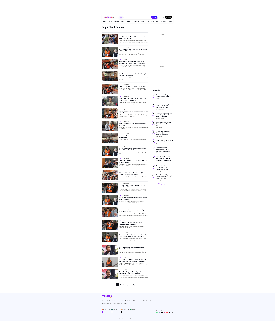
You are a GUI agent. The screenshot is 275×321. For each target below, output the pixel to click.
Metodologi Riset (137, 300)
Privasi (114, 303)
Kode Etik (119, 303)
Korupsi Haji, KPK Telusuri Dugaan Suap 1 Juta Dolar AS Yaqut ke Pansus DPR (132, 99)
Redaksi (109, 300)
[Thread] (172, 312)
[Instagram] (164, 312)
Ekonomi (116, 21)
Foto (170, 21)
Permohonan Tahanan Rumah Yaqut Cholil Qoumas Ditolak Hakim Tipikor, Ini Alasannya (132, 62)
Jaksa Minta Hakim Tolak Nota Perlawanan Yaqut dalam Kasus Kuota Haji (133, 37)
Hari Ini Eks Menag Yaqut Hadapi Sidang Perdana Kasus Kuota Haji (133, 198)
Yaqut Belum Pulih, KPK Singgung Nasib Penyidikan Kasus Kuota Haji (130, 223)
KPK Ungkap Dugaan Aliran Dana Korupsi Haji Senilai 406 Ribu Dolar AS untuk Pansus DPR (132, 260)
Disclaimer (152, 300)
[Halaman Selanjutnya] (130, 284)
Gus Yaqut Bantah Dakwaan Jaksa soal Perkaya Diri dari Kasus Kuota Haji (132, 149)
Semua (105, 31)
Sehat (157, 21)
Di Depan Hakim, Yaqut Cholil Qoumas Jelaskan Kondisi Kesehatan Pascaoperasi (132, 173)
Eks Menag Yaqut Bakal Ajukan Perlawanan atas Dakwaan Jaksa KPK (133, 161)
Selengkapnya (161, 184)
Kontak (103, 300)
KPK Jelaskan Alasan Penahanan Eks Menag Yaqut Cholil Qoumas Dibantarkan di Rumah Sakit (133, 235)
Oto (142, 21)
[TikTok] (169, 312)
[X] (162, 312)
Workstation (145, 300)
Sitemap (125, 303)
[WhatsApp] (157, 312)
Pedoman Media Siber (126, 300)
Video (120, 31)
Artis (122, 21)
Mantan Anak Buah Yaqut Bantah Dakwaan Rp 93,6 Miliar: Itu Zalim (133, 111)
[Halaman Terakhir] (133, 284)
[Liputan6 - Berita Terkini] (107, 296)
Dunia (147, 21)
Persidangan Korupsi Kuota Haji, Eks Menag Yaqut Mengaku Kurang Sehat (133, 74)
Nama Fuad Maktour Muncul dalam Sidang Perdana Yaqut (131, 136)
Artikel (110, 31)
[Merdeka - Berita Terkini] (109, 17)
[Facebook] (159, 312)
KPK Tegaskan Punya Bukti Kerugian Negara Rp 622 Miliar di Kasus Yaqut (133, 50)
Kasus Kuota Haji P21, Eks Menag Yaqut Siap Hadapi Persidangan (131, 210)
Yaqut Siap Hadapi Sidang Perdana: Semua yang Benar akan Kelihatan (132, 186)
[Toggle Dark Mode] (162, 17)
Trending (128, 21)
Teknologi (136, 21)
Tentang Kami (115, 300)
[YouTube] (167, 312)
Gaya (152, 21)
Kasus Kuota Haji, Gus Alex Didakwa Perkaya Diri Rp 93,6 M (133, 124)
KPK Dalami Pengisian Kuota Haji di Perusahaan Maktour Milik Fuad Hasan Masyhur (133, 272)
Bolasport (164, 21)
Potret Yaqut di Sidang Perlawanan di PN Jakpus (133, 86)
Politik (110, 21)
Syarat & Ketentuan (106, 303)
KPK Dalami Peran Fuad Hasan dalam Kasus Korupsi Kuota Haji (131, 248)
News (104, 21)
